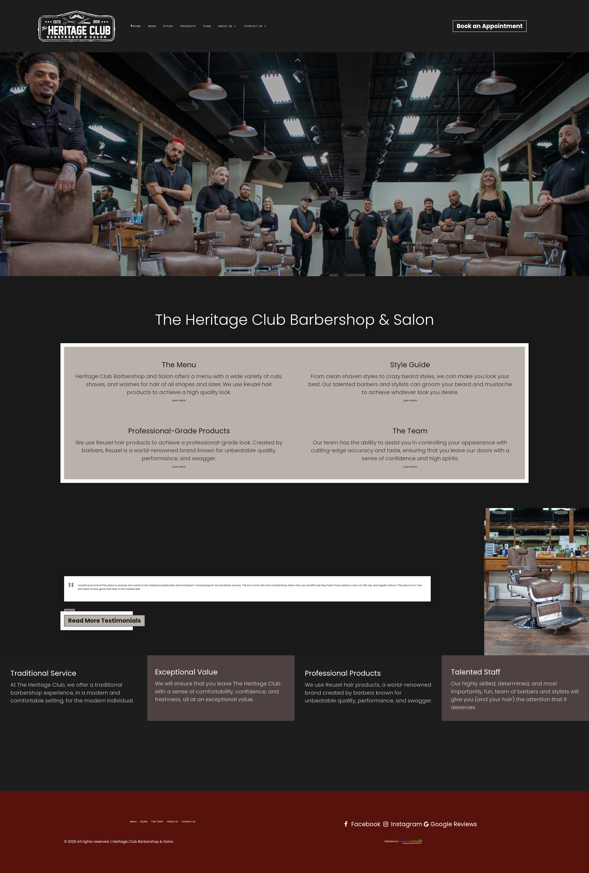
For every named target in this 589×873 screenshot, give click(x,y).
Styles (143, 821)
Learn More (179, 400)
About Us (172, 821)
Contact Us (188, 821)
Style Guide (410, 365)
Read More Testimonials (104, 621)
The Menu (179, 365)
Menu (133, 821)
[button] (297, 268)
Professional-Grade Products (179, 431)
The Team (410, 431)
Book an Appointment (490, 26)
